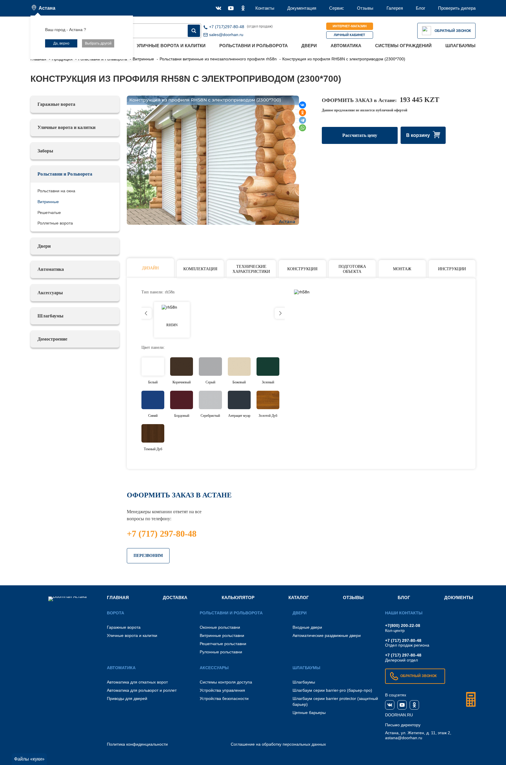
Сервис (336, 8)
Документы (458, 597)
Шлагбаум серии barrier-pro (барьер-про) (332, 690)
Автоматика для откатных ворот (137, 682)
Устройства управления (222, 690)
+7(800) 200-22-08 (402, 625)
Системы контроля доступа (226, 682)
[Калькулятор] (471, 699)
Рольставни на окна (56, 190)
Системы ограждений (403, 45)
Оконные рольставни (220, 627)
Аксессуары (50, 292)
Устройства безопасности (224, 698)
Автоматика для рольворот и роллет (142, 690)
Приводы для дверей (127, 698)
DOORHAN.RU (399, 715)
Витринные (48, 201)
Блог (420, 8)
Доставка (175, 597)
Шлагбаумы (460, 45)
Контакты (264, 8)
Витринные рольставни (222, 635)
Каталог (298, 597)
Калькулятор (238, 597)
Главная (118, 597)
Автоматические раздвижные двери (327, 635)
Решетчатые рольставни (223, 643)
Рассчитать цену (359, 135)
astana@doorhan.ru (403, 737)
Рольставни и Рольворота (253, 45)
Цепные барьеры (309, 712)
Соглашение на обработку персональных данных (278, 744)
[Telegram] (302, 120)
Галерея (395, 8)
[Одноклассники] (302, 112)
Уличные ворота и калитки (171, 45)
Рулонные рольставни (221, 652)
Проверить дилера (457, 8)
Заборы (45, 150)
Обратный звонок (453, 31)
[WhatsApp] (302, 127)
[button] (280, 313)
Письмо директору (402, 724)
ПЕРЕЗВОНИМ (148, 555)
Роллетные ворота (55, 223)
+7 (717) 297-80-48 (161, 533)
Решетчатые (49, 212)
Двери (309, 45)
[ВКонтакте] (302, 104)
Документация (301, 8)
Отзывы (365, 8)
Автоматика (346, 45)
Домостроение (52, 338)
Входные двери (307, 627)
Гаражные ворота (56, 104)
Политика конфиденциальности (137, 744)
